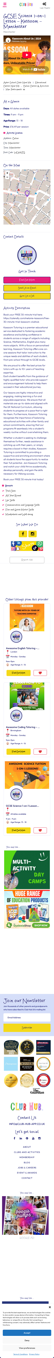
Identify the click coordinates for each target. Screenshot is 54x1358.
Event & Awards (27, 1172)
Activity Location (15, 133)
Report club (27, 560)
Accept (27, 1332)
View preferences (27, 1348)
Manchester (9, 31)
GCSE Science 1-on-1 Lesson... (22, 805)
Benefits (9, 485)
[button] (49, 1307)
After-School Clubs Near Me (17, 82)
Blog (27, 1162)
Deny (27, 1340)
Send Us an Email (27, 288)
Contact (27, 1178)
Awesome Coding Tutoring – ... (23, 727)
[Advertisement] (27, 957)
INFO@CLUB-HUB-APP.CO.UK (27, 1124)
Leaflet (39, 224)
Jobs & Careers (27, 1167)
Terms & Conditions (20, 1354)
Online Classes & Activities (36, 86)
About (27, 1147)
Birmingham (16, 730)
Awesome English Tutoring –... (22, 648)
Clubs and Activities (27, 1152)
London (14, 651)
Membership (27, 1157)
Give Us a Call (27, 296)
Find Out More (18, 673)
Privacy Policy (34, 1354)
